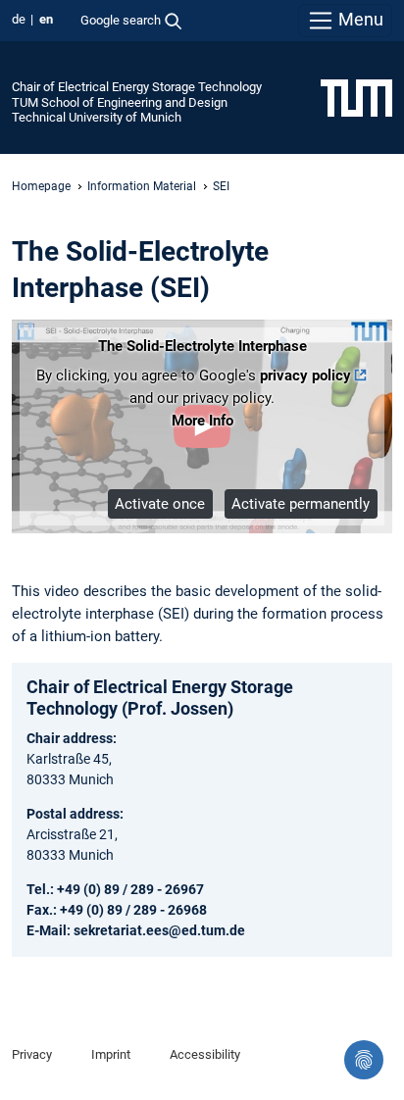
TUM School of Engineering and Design (119, 102)
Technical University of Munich (96, 117)
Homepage (41, 186)
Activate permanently (300, 504)
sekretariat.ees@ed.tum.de (159, 930)
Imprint (110, 1054)
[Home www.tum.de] (356, 97)
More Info (202, 420)
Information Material (141, 186)
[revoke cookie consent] (363, 1059)
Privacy (32, 1054)
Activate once (160, 504)
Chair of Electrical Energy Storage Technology (137, 86)
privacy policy (305, 375)
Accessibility (205, 1054)
